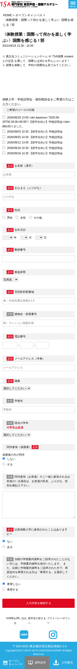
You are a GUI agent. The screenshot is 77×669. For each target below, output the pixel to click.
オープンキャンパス (28, 15)
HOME (7, 15)
